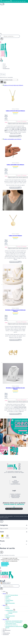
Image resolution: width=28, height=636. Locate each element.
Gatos (4, 65)
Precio (2, 541)
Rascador (7, 608)
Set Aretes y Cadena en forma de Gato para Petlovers (15, 310)
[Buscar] (1, 39)
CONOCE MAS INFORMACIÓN (5, 563)
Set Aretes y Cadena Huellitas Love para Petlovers (15, 388)
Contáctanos (15, 482)
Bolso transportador (10, 603)
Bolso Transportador (10, 615)
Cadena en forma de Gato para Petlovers (15, 110)
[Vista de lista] (5, 82)
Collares (7, 606)
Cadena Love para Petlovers (15, 235)
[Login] (14, 58)
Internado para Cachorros (11, 624)
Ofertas (4, 67)
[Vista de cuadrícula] (2, 82)
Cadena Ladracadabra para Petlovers (15, 164)
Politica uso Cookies (15, 495)
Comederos (8, 596)
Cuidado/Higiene (9, 600)
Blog (4, 631)
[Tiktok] (19, 469)
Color (6, 122)
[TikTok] (4, 581)
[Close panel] (1, 521)
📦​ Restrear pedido (5, 583)
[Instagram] (19, 466)
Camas (7, 597)
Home (4, 591)
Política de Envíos (15, 497)
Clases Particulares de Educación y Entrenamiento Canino (13, 623)
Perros (4, 63)
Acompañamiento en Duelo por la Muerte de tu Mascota (16, 627)
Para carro (7, 599)
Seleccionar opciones (14, 136)
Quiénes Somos (15, 481)
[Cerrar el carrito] (1, 552)
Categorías (4, 525)
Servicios (5, 66)
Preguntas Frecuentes (15, 483)
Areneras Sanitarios (12, 611)
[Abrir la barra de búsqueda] (1, 34)
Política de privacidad (15, 496)
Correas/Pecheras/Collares (11, 595)
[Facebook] (19, 464)
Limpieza (10, 613)
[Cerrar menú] (0, 568)
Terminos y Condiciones (15, 493)
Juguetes (7, 601)
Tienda (15, 480)
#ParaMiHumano (6, 68)
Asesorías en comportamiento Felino (13, 620)
